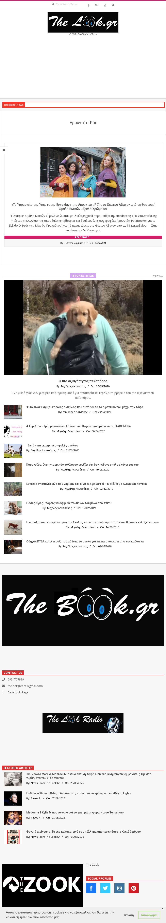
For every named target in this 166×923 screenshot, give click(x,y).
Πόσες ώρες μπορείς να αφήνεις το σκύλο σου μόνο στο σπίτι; (69, 503)
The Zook (92, 864)
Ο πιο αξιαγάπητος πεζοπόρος (83, 381)
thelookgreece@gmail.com (25, 686)
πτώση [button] (129, 915)
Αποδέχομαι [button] (149, 915)
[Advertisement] (83, 68)
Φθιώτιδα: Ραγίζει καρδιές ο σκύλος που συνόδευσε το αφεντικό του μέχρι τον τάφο (84, 407)
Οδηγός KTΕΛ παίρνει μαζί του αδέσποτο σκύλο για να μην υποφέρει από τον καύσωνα (85, 541)
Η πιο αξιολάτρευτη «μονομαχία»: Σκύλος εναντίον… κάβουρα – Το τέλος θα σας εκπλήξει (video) (92, 522)
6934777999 (16, 679)
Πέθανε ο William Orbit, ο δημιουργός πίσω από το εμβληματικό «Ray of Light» (78, 793)
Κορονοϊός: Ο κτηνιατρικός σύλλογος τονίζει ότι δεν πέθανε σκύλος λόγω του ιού (82, 464)
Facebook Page (18, 692)
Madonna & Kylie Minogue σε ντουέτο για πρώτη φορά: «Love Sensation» (75, 812)
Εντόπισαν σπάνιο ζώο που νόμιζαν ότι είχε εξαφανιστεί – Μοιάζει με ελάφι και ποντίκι (86, 483)
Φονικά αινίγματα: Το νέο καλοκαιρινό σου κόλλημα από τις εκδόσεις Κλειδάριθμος (83, 831)
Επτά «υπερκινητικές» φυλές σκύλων (53, 445)
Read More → (83, 237)
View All (158, 275)
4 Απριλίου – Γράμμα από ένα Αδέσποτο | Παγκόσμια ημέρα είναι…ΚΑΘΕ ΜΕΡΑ (78, 426)
